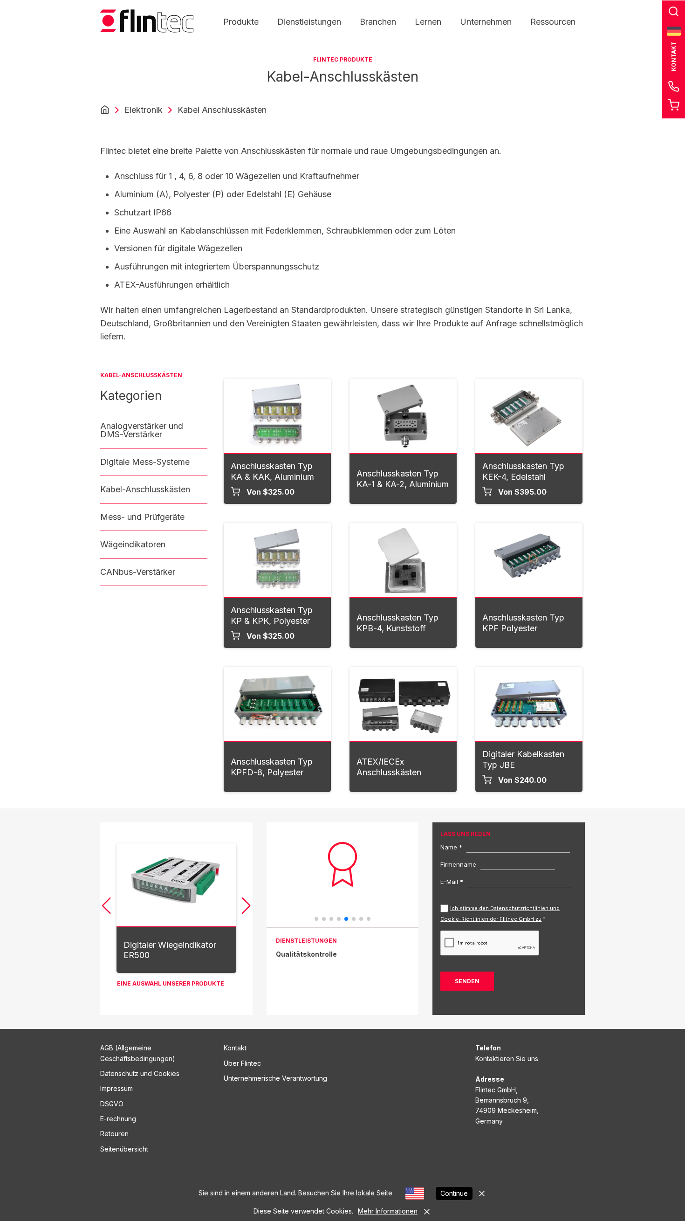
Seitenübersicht (124, 1149)
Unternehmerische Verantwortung (275, 1078)
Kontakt (235, 1048)
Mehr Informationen (388, 1211)
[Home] (105, 110)
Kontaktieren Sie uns (506, 1058)
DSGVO (111, 1104)
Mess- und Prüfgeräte (142, 517)
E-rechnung (118, 1119)
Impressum (116, 1088)
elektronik (143, 110)
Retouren (114, 1134)
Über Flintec (242, 1063)
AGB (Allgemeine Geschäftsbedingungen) (137, 1053)
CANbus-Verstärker (137, 572)
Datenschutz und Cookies (139, 1073)
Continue (454, 1193)
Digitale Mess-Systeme (145, 462)
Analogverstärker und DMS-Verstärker (141, 430)
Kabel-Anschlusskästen (145, 489)
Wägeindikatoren (132, 544)
